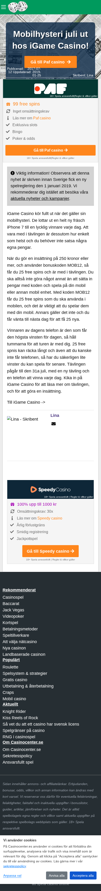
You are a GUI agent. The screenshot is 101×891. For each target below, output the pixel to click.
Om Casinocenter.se (22, 749)
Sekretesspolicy (17, 756)
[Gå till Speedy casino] (50, 489)
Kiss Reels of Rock (20, 717)
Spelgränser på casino (24, 730)
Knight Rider (14, 711)
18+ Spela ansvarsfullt (62, 96)
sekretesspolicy (14, 866)
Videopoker (13, 616)
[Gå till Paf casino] (50, 88)
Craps (8, 692)
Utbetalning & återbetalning (28, 686)
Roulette (10, 667)
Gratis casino (15, 679)
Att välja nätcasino (20, 641)
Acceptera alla (83, 875)
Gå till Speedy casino (48, 551)
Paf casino (42, 118)
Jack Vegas (13, 610)
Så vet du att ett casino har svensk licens (41, 724)
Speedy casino (49, 518)
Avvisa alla (57, 875)
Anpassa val (12, 875)
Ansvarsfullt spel (18, 762)
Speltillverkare (16, 635)
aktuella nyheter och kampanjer (40, 198)
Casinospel (13, 597)
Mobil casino (14, 698)
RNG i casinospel (19, 737)
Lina (90, 75)
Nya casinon (14, 648)
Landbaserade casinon (24, 654)
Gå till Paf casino (48, 62)
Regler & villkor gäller (86, 96)
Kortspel (10, 622)
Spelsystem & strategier (25, 673)
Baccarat (11, 603)
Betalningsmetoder (20, 629)
